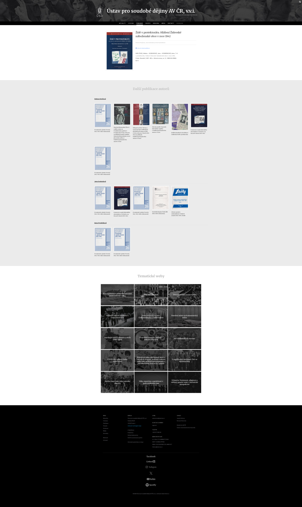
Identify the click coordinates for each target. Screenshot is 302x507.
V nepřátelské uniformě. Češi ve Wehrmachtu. (184, 360)
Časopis (148, 23)
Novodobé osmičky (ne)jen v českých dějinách (150, 339)
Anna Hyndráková (160, 42)
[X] (151, 473)
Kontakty (171, 23)
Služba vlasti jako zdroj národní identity (117, 382)
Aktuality (122, 23)
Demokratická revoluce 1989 (184, 295)
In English (179, 23)
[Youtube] (151, 479)
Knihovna (156, 23)
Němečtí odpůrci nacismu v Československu (117, 317)
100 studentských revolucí (184, 339)
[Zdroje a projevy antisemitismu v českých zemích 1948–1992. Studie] (179, 210)
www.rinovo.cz (165, 493)
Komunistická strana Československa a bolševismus (151, 317)
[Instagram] (151, 467)
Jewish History (181, 418)
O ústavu (131, 23)
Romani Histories (181, 421)
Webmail (105, 437)
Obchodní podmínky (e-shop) (135, 442)
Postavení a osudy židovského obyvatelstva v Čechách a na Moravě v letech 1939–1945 (199, 131)
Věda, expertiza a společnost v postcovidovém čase (151, 382)
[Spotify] (151, 485)
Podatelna (130, 432)
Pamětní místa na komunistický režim (184, 317)
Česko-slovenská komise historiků (186, 427)
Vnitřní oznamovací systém (135, 437)
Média (163, 23)
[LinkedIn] (151, 461)
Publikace (139, 23)
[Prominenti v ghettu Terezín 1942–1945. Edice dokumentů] (102, 128)
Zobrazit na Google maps (134, 426)
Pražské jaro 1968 (151, 295)
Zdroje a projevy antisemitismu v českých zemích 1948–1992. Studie (178, 213)
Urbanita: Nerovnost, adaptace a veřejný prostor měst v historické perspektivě (184, 382)
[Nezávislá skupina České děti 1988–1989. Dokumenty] (160, 210)
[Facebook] (151, 456)
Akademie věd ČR (181, 425)
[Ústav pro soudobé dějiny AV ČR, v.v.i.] (100, 12)
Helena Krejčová (140, 42)
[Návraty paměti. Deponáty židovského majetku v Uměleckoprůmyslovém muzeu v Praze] (160, 125)
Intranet (105, 440)
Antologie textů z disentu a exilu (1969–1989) (117, 339)
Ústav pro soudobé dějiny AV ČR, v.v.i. (146, 493)
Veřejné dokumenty (133, 435)
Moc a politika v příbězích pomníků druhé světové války (117, 295)
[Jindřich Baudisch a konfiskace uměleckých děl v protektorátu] (179, 131)
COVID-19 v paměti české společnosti (117, 360)
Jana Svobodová (150, 42)
